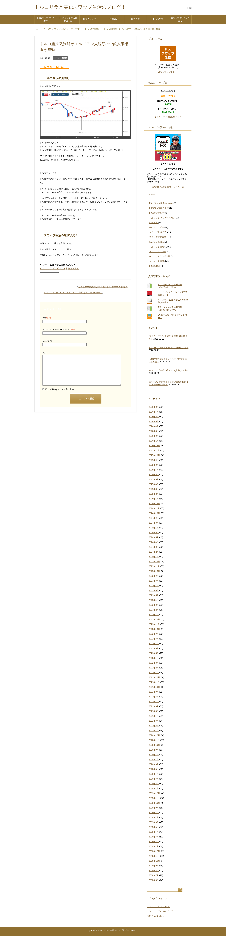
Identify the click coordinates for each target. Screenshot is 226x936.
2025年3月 (154, 489)
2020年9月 (154, 750)
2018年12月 (154, 851)
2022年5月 (154, 653)
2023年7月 (154, 586)
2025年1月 (154, 499)
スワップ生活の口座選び (180, 19)
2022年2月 (154, 668)
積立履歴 (135, 19)
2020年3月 (154, 779)
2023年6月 (154, 590)
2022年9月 (154, 634)
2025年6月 (154, 474)
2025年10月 (154, 455)
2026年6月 (154, 417)
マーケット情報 (156, 261)
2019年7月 (154, 817)
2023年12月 (154, 561)
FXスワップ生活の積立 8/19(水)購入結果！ (169, 370)
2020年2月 (154, 784)
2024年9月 (154, 518)
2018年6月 (154, 880)
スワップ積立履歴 (157, 237)
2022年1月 (154, 672)
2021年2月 (154, 726)
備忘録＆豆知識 (156, 242)
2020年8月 (154, 755)
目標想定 (153, 222)
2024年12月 (154, 503)
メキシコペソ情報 (157, 251)
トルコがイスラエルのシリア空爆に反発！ (168, 347)
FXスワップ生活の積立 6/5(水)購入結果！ (59, 268)
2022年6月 (154, 648)
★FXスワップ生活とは (168, 72)
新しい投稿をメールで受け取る (59, 389)
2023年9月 (154, 576)
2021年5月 (154, 711)
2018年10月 (154, 861)
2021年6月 (154, 706)
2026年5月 (154, 421)
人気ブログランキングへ (158, 906)
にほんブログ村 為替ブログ (160, 911)
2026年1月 (154, 441)
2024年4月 (154, 542)
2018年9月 (154, 866)
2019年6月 (154, 822)
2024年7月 (154, 528)
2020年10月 (154, 745)
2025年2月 (154, 494)
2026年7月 (154, 412)
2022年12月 (154, 619)
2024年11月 (154, 508)
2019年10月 (154, 803)
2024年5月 (154, 537)
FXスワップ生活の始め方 (46, 19)
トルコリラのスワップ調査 (161, 218)
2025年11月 (154, 450)
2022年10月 (154, 629)
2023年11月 (154, 566)
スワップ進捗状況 (157, 232)
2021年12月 (154, 677)
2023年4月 (154, 600)
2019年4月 (154, 832)
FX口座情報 (154, 266)
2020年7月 (154, 759)
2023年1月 (154, 615)
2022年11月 (154, 624)
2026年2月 (154, 436)
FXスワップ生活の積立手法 (68, 19)
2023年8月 (154, 581)
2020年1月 (154, 788)
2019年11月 (154, 798)
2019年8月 (154, 812)
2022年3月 (154, 663)
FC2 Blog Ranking (155, 916)
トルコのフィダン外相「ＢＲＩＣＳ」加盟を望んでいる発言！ (73, 292)
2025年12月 (154, 446)
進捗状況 (113, 19)
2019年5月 (154, 827)
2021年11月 (154, 682)
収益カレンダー (90, 19)
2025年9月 (154, 460)
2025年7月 (154, 470)
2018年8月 (154, 870)
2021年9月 (154, 692)
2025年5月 (154, 479)
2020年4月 (154, 774)
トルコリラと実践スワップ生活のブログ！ (80, 7)
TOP (57, 29)
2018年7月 (154, 875)
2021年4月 (154, 716)
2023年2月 (154, 610)
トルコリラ (158, 19)
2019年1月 (154, 846)
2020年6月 (154, 764)
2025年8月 (154, 465)
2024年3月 (154, 547)
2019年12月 (154, 793)
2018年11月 (154, 856)
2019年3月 (154, 837)
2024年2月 (154, 552)
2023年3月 (154, 605)
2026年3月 (154, 431)
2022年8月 (154, 639)
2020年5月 (154, 769)
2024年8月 (154, 523)
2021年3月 (154, 721)
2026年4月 (154, 426)
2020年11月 (154, 740)
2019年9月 (154, 808)
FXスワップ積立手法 (159, 208)
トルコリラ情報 (60, 58)
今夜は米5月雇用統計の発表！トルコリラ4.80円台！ (103, 287)
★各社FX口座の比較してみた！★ (168, 187)
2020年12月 (154, 735)
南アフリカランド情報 (159, 256)
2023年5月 (154, 595)
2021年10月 (154, 687)
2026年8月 (154, 407)
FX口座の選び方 (157, 213)
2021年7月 (154, 701)
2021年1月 (154, 730)
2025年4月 (154, 484)
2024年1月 (154, 557)
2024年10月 (154, 513)
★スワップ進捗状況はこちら (168, 117)
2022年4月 (154, 658)
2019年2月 (154, 841)
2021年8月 (154, 697)
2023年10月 (154, 571)
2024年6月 (154, 532)
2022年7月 (154, 643)
